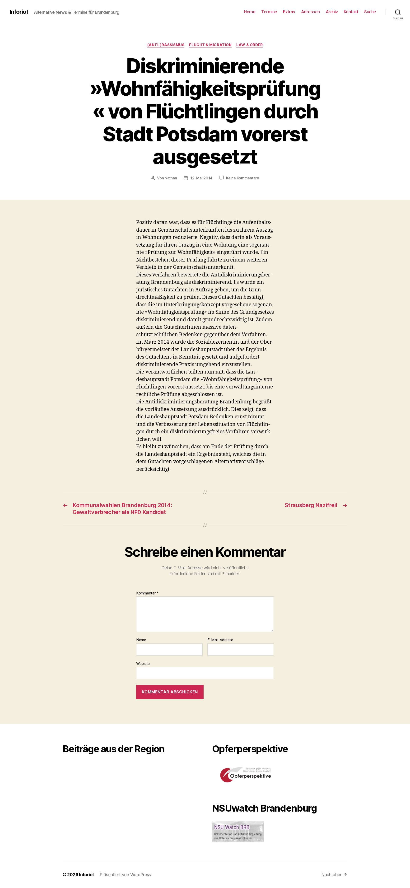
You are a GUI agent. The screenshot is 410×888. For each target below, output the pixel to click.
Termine (269, 11)
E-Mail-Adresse (220, 640)
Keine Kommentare (242, 178)
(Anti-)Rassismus (166, 45)
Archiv (332, 11)
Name (141, 640)
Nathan (171, 178)
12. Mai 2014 (201, 178)
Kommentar (147, 593)
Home (249, 11)
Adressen (310, 11)
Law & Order (249, 45)
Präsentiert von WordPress (125, 874)
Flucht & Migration (210, 45)
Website (143, 663)
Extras (289, 11)
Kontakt (351, 11)
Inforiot (18, 12)
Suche (370, 11)
